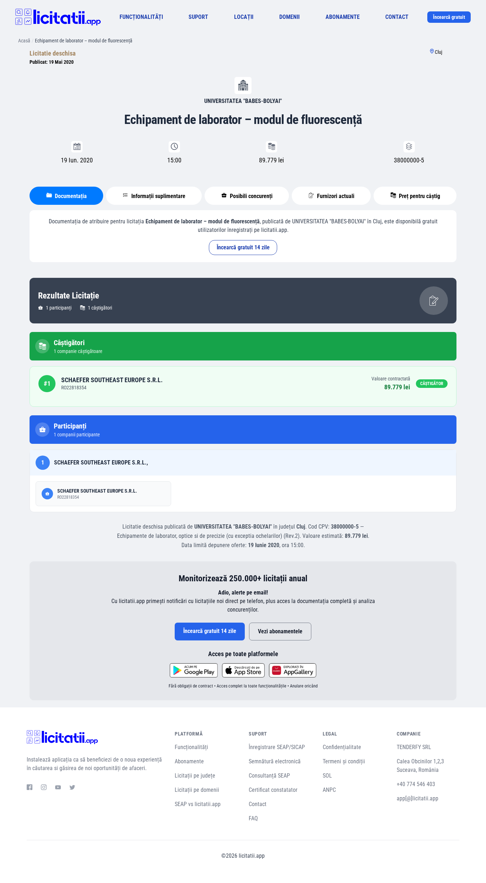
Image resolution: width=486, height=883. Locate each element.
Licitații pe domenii (197, 789)
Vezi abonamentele (280, 631)
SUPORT (198, 17)
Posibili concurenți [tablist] (250, 196)
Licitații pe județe (195, 775)
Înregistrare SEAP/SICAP (277, 747)
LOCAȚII (243, 17)
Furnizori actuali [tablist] (335, 196)
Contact (257, 804)
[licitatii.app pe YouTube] (58, 788)
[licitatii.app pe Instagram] (44, 788)
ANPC (329, 789)
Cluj (438, 52)
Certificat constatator (273, 789)
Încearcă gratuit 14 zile (243, 247)
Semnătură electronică (275, 761)
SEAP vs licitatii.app (198, 804)
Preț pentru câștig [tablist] (418, 196)
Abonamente (189, 761)
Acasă (24, 40)
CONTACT (396, 17)
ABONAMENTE (343, 17)
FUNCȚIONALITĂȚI (141, 17)
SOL (327, 775)
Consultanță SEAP (269, 775)
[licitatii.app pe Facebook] (29, 788)
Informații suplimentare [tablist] (157, 196)
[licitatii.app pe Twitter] (72, 788)
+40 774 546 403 (416, 784)
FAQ (253, 818)
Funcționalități (191, 747)
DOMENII (289, 17)
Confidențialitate (342, 747)
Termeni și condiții (344, 761)
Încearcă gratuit (449, 17)
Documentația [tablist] (70, 196)
